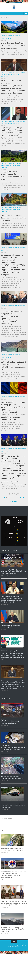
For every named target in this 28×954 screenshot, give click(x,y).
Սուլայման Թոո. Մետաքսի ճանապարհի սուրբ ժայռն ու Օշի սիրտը (13, 218)
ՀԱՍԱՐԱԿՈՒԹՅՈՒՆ (6, 37)
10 (17, 497)
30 (23, 497)
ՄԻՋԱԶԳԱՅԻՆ (16, 37)
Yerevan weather (14, 544)
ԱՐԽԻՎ (6, 35)
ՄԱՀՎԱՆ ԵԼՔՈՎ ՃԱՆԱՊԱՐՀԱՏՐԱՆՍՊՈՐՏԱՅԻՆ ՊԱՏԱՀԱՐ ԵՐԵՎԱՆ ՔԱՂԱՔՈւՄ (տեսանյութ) (13, 747)
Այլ (2, 35)
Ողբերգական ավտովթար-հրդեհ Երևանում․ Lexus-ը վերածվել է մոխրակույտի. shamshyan (11, 721)
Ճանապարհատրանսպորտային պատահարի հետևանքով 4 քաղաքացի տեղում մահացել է (13, 805)
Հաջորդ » (15, 501)
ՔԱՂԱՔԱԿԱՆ (4, 76)
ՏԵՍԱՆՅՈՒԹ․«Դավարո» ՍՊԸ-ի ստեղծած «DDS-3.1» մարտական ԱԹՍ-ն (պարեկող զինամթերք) (13, 929)
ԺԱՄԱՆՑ (17, 35)
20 (20, 497)
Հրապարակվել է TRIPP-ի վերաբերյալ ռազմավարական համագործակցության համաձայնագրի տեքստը (13, 571)
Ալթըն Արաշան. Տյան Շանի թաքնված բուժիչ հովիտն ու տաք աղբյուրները (13, 45)
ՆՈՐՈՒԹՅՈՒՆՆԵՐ (6, 38)
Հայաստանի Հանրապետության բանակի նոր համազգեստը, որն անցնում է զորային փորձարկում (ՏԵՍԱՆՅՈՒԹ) (14, 903)
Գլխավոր (11, 35)
